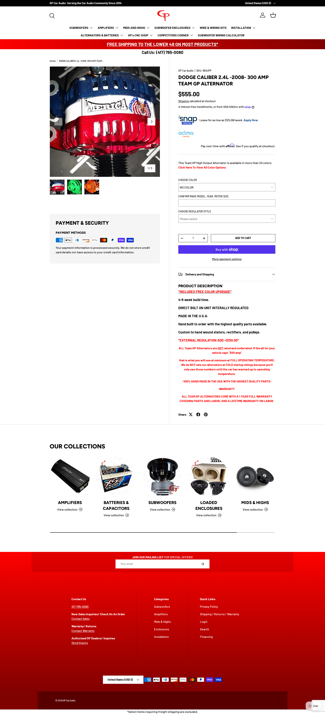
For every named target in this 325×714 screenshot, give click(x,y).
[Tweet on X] (190, 414)
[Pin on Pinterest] (206, 414)
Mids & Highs (255, 502)
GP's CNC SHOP (138, 35)
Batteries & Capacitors (116, 505)
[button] (273, 15)
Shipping (183, 101)
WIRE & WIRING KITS (213, 27)
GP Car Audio (186, 70)
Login (203, 621)
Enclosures (161, 629)
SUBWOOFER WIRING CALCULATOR (221, 35)
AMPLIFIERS (106, 27)
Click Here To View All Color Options (202, 167)
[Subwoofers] (162, 477)
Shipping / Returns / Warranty (219, 614)
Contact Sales (80, 618)
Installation (161, 636)
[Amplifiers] (70, 477)
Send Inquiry (79, 642)
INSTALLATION (241, 27)
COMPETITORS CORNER (173, 35)
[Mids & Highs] (255, 477)
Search (204, 629)
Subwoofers (162, 502)
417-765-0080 (80, 606)
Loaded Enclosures (208, 505)
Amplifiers (70, 502)
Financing (206, 636)
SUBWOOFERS (78, 27)
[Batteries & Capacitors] (116, 477)
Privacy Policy (209, 606)
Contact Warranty (83, 630)
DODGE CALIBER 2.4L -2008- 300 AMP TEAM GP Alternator (81, 61)
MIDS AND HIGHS (134, 27)
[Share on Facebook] (198, 414)
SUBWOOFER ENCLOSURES (172, 27)
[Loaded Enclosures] (209, 477)
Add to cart (243, 238)
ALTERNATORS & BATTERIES (100, 35)
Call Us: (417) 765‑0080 (162, 52)
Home (52, 61)
